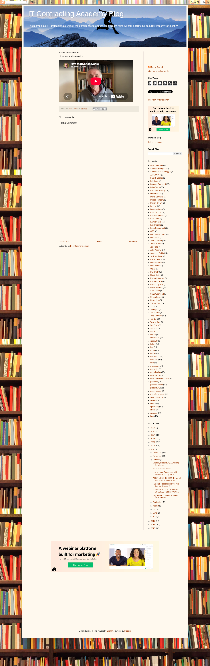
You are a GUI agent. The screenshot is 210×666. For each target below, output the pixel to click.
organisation (155, 372)
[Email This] (94, 108)
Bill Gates (154, 181)
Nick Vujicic (155, 266)
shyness (153, 400)
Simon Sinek (155, 297)
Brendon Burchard (158, 184)
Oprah (153, 269)
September (158, 502)
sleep (152, 403)
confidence (155, 338)
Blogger (127, 631)
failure (153, 344)
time (152, 416)
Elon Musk (154, 219)
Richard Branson (157, 278)
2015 (153, 528)
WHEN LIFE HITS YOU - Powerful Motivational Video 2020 (167, 479)
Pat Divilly (154, 272)
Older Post (133, 241)
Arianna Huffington (158, 168)
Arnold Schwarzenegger (160, 172)
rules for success (157, 394)
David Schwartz (156, 197)
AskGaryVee (155, 175)
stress (152, 410)
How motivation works (162, 469)
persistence (155, 375)
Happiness (154, 237)
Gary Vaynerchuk (157, 234)
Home (99, 241)
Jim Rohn (154, 247)
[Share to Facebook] (102, 108)
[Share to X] (99, 108)
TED (152, 306)
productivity (155, 388)
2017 (153, 521)
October (156, 460)
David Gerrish (157, 67)
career (153, 335)
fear (152, 347)
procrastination (156, 385)
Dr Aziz (153, 206)
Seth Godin (155, 291)
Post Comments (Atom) (79, 246)
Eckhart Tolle (155, 212)
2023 (153, 438)
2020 (153, 449)
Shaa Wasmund (157, 294)
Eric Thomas (155, 225)
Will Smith (154, 325)
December (157, 452)
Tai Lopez (154, 310)
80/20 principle (156, 165)
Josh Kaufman (156, 256)
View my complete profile (158, 71)
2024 (153, 435)
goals (152, 353)
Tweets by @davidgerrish (158, 100)
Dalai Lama (155, 194)
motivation (154, 366)
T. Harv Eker (155, 303)
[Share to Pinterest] (105, 108)
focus (152, 350)
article (152, 331)
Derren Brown (156, 203)
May (155, 517)
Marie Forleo (155, 259)
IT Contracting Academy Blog (76, 14)
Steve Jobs (155, 300)
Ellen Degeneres (157, 216)
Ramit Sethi (155, 275)
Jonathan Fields (157, 253)
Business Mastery (157, 190)
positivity (154, 382)
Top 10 (153, 319)
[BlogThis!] (97, 108)
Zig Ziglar (154, 328)
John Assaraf (155, 250)
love (152, 363)
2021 (153, 446)
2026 (153, 428)
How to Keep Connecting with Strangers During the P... (165, 473)
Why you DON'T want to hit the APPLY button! (165, 497)
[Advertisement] (99, 215)
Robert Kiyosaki (157, 285)
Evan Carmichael (157, 228)
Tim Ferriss (155, 313)
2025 (153, 431)
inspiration (154, 356)
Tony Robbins (156, 316)
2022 (153, 442)
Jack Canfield (156, 241)
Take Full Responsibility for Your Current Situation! (166, 485)
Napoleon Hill (156, 263)
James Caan (155, 244)
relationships (155, 391)
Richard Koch (156, 281)
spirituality (154, 407)
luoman (110, 631)
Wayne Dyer (155, 322)
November (157, 456)
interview (154, 360)
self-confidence (156, 397)
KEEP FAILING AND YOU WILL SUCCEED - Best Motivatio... (166, 491)
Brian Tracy (155, 187)
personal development (159, 378)
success (153, 413)
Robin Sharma (156, 288)
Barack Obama (156, 178)
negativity (154, 369)
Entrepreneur (155, 222)
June (155, 513)
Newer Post (64, 241)
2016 (153, 525)
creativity (154, 341)
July (155, 509)
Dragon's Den (156, 209)
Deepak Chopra (157, 200)
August (156, 506)
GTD (152, 231)
